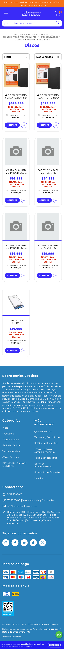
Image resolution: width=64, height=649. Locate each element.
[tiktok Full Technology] (33, 542)
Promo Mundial (10, 439)
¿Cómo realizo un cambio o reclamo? (44, 450)
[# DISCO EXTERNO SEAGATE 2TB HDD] (24, 125)
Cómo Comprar (10, 457)
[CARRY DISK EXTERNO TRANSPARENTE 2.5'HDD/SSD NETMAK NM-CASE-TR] (24, 350)
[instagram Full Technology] (5, 542)
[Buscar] (57, 23)
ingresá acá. (52, 629)
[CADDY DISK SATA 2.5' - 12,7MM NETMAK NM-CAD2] (56, 200)
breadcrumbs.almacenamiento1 (20, 36)
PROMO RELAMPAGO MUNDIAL (14, 464)
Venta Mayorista (11, 451)
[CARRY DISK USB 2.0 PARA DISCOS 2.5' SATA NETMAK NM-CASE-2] (24, 200)
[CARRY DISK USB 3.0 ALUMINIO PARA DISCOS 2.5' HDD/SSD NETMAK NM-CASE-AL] (56, 275)
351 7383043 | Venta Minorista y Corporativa (30, 500)
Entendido (55, 645)
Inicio (14, 34)
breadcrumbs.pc (49, 36)
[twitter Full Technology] (42, 542)
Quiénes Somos (43, 431)
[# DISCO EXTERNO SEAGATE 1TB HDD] (56, 125)
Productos (8, 433)
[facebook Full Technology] (14, 542)
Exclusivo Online (11, 445)
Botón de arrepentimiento (16, 632)
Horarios (38, 478)
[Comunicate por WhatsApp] (58, 634)
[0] (57, 14)
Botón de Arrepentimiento (43, 465)
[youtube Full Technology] (24, 542)
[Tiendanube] (12, 637)
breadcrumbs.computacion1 (35, 34)
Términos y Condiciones (47, 437)
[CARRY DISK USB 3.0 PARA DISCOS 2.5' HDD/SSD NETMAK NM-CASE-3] (24, 275)
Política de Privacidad (45, 443)
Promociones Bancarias (47, 472)
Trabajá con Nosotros (45, 457)
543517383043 (14, 494)
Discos (18, 39)
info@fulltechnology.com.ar (22, 506)
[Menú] (5, 13)
